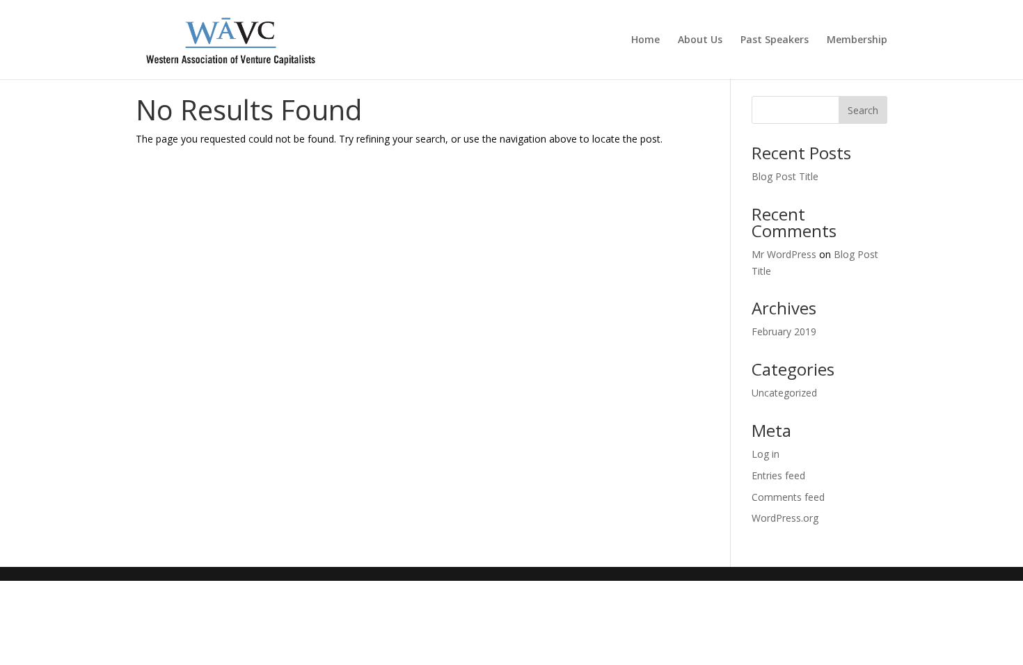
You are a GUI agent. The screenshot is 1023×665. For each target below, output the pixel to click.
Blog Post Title (785, 176)
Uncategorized (784, 392)
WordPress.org (785, 517)
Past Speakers (774, 40)
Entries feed (778, 475)
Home (645, 40)
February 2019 (784, 331)
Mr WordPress (784, 254)
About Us (700, 40)
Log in (765, 453)
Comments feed (788, 497)
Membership (857, 40)
